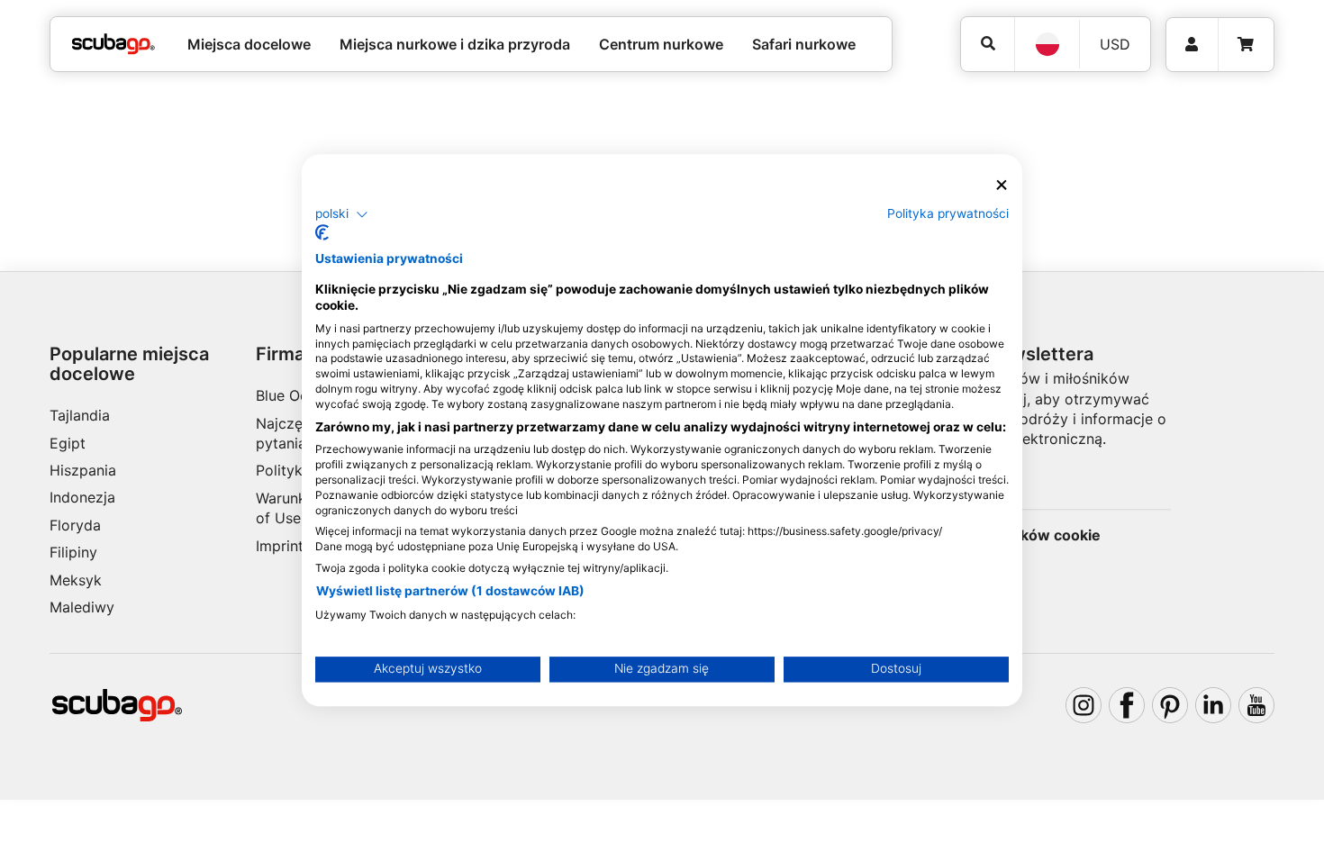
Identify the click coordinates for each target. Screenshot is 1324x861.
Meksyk (76, 580)
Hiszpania (83, 470)
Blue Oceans (298, 395)
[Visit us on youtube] (1256, 705)
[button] (341, 214)
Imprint (280, 546)
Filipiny (73, 552)
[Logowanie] (1192, 44)
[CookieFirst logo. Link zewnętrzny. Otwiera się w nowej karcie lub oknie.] (322, 233)
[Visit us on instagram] (1084, 705)
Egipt (68, 443)
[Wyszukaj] (987, 43)
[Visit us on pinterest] (1170, 705)
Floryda (75, 525)
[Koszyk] (1246, 44)
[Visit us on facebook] (1127, 705)
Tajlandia (80, 415)
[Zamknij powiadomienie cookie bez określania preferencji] (1001, 185)
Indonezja (82, 497)
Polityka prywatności (948, 213)
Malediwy (82, 607)
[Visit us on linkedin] (1213, 705)
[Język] (1046, 44)
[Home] (113, 44)
